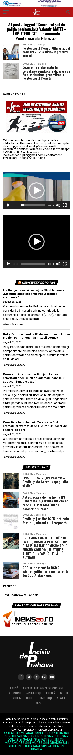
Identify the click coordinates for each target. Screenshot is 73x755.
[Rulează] (8, 205)
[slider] (33, 205)
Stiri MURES (33, 743)
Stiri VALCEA (50, 746)
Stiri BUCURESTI (34, 736)
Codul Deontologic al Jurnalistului (43, 688)
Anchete (30, 698)
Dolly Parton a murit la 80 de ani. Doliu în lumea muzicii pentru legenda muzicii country (36, 336)
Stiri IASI (40, 739)
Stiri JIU (53, 739)
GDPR (38, 703)
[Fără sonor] (58, 205)
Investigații (46, 698)
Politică (50, 693)
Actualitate (15, 693)
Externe (64, 693)
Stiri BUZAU (13, 736)
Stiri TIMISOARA (28, 746)
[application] (36, 190)
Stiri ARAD (26, 733)
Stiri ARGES (43, 733)
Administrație (33, 693)
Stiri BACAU (60, 733)
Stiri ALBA (11, 733)
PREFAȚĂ (14, 688)
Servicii (61, 698)
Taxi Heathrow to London (20, 595)
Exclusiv (16, 698)
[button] (36, 190)
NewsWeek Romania (38, 283)
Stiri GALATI (24, 739)
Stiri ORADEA (52, 743)
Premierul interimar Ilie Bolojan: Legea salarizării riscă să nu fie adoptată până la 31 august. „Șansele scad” (34, 378)
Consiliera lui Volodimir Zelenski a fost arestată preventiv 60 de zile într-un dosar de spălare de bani (35, 426)
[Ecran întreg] (65, 205)
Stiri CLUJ (54, 736)
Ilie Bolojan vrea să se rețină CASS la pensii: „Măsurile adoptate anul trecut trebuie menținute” (34, 294)
